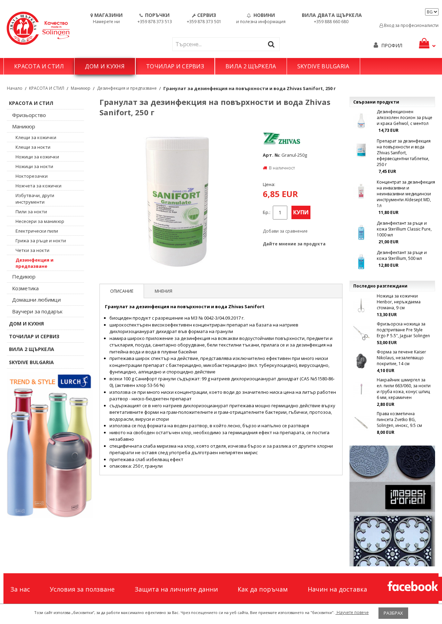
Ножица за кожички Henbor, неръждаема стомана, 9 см (399, 302)
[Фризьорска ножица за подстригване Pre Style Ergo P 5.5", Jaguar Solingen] (361, 333)
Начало (14, 88)
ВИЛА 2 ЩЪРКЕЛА (250, 66)
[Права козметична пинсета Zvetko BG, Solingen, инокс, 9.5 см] (361, 423)
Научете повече (352, 612)
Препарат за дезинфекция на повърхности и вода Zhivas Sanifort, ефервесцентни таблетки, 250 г (404, 152)
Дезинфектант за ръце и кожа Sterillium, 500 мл (402, 255)
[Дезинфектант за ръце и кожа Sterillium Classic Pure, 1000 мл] (361, 232)
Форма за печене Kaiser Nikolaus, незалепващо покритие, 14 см (401, 358)
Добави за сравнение (285, 231)
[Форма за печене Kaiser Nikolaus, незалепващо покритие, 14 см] (361, 361)
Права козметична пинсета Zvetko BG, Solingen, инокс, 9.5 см (399, 419)
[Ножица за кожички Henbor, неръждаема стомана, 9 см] (361, 305)
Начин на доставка (337, 589)
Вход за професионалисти (411, 25)
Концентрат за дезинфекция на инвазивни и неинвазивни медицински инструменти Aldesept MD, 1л (406, 193)
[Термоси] (50, 445)
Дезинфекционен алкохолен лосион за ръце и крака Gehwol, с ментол (404, 117)
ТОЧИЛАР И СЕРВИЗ (175, 66)
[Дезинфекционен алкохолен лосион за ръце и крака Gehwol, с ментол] (361, 121)
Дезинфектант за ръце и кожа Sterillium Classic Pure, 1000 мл (404, 229)
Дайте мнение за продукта (294, 244)
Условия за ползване (82, 589)
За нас (20, 589)
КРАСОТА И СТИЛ (39, 66)
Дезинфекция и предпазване (127, 88)
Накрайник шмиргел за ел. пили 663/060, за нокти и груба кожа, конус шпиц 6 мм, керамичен (404, 388)
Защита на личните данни (176, 589)
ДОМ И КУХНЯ (105, 66)
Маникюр (80, 88)
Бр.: (266, 212)
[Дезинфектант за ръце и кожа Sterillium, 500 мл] (361, 262)
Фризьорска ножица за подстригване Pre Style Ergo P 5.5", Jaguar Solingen (403, 330)
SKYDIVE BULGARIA (323, 66)
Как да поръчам (263, 589)
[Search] (273, 44)
